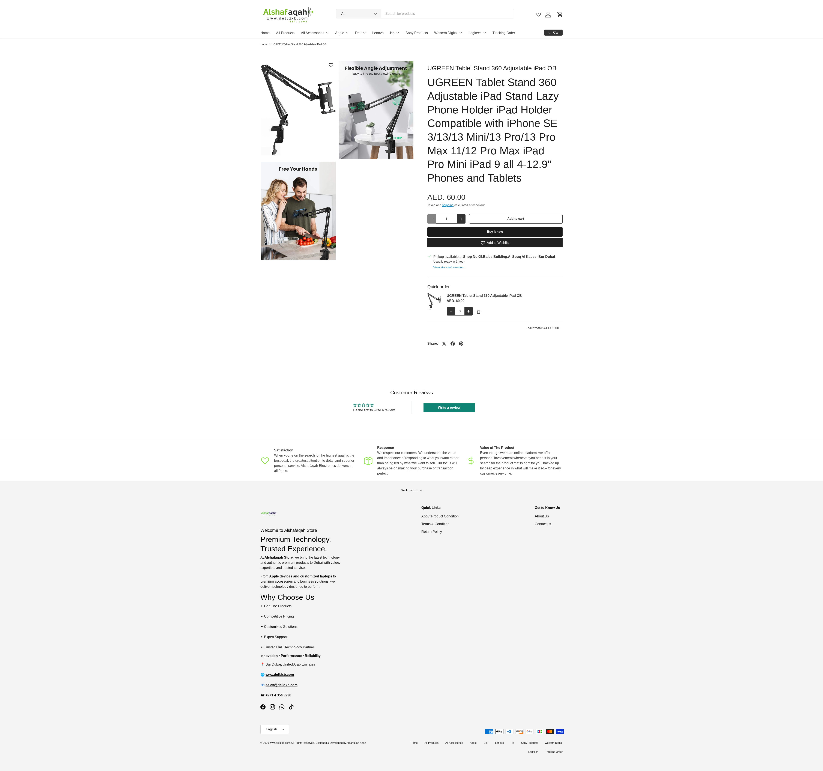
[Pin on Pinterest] (461, 343)
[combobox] (425, 13)
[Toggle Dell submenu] (364, 32)
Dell (358, 33)
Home (265, 33)
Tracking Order (504, 33)
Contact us (543, 524)
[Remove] (479, 312)
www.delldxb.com (280, 742)
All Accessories (312, 33)
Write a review (449, 407)
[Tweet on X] (444, 343)
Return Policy (431, 532)
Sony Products (416, 33)
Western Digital (446, 33)
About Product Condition (440, 516)
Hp (392, 33)
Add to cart (515, 218)
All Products (285, 33)
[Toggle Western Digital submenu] (460, 32)
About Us (542, 516)
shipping (448, 205)
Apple (339, 33)
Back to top (409, 490)
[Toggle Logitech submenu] (484, 32)
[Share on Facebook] (452, 343)
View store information (448, 267)
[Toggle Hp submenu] (397, 32)
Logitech (475, 33)
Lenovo (378, 33)
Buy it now (495, 231)
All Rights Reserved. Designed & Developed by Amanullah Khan (328, 742)
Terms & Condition (435, 524)
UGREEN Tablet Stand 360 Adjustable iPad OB (299, 44)
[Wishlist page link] (538, 14)
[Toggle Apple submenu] (347, 32)
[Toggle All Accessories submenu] (327, 32)
